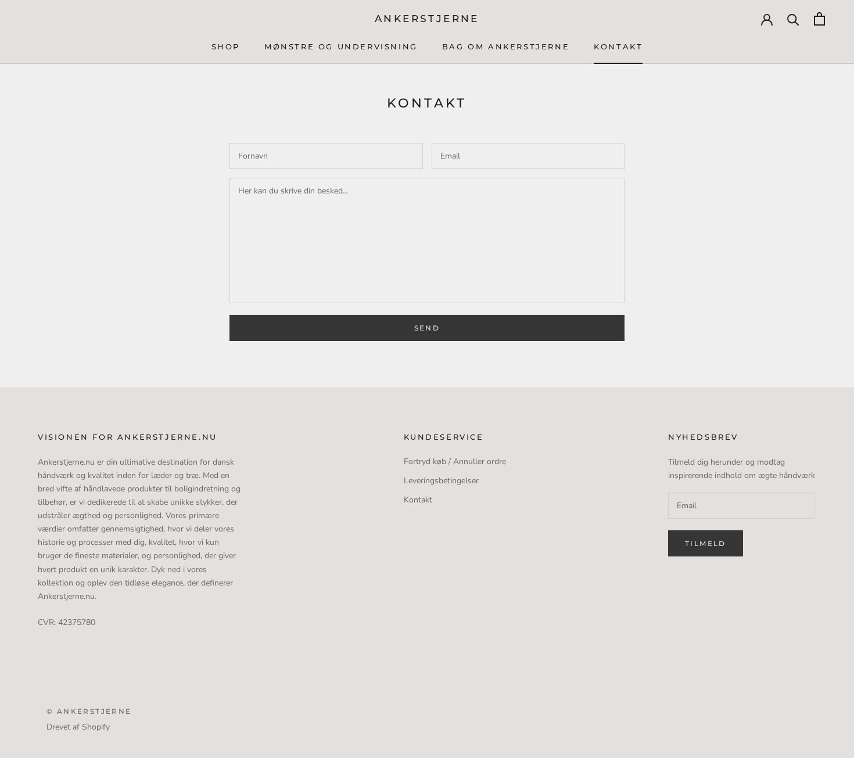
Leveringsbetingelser (441, 480)
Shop (225, 46)
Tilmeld (705, 543)
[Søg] (793, 19)
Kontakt (618, 46)
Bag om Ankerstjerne (505, 46)
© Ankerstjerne (89, 711)
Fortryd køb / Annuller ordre (455, 461)
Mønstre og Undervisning (341, 46)
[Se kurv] (819, 19)
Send (427, 328)
